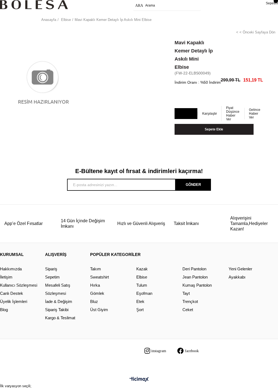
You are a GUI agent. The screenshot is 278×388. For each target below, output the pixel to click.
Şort (140, 309)
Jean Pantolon (195, 277)
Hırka (95, 285)
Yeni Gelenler (240, 269)
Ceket (187, 309)
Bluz (94, 301)
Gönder (193, 185)
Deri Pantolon (194, 269)
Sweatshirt (99, 277)
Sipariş (51, 269)
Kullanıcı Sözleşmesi (18, 285)
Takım (95, 269)
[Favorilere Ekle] (185, 113)
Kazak (142, 269)
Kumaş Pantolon (197, 285)
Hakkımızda (11, 269)
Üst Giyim (99, 309)
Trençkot (190, 301)
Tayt (186, 293)
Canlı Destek (11, 293)
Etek (140, 301)
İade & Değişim (58, 301)
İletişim (6, 277)
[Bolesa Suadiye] (34, 4)
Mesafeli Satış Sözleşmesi (57, 289)
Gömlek (97, 293)
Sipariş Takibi (56, 309)
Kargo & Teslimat (60, 317)
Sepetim (52, 277)
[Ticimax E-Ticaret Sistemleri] (139, 380)
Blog (4, 309)
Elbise (141, 277)
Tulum (141, 285)
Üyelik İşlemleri (13, 301)
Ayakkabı (237, 277)
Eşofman (144, 293)
